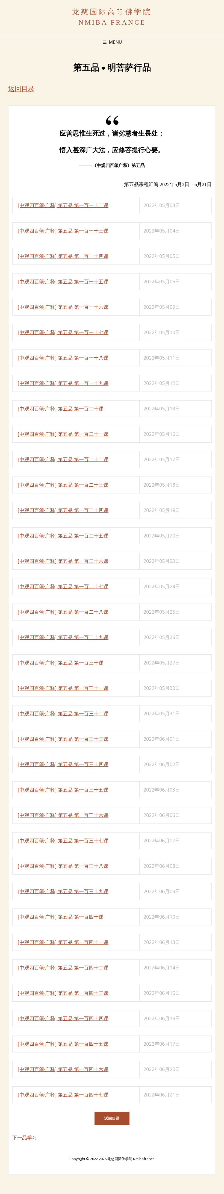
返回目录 (21, 88)
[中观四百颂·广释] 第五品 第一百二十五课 (63, 535)
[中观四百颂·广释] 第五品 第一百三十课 (61, 662)
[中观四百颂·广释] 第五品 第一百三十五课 (63, 789)
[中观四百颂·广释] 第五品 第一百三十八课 (63, 866)
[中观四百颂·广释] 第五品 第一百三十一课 (63, 688)
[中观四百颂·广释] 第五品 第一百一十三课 (63, 230)
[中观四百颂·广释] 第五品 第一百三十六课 (63, 815)
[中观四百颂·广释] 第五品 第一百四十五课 (63, 1043)
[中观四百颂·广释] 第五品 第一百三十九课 (63, 891)
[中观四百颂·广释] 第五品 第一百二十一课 (63, 434)
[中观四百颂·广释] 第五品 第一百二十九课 (63, 637)
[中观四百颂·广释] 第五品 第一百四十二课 (63, 967)
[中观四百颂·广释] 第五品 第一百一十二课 (63, 205)
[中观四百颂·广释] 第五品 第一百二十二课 (63, 459)
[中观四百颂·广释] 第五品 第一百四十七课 (63, 1094)
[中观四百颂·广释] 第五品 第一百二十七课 (63, 586)
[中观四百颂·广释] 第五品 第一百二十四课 (63, 510)
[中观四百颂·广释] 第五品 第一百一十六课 (63, 307)
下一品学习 (24, 1137)
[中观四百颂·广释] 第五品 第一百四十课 (61, 916)
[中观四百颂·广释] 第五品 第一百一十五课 (63, 281)
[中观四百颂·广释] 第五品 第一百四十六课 (63, 1069)
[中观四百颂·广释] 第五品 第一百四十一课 (63, 942)
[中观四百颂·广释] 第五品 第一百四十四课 (63, 1018)
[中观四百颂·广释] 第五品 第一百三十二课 (63, 713)
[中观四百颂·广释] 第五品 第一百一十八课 (63, 357)
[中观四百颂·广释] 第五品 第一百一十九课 (63, 383)
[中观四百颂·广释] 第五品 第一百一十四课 (63, 256)
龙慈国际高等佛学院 (112, 12)
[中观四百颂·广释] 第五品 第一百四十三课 (63, 993)
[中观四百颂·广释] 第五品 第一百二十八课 (63, 611)
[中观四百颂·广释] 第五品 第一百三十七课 (63, 840)
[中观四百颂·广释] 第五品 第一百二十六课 (63, 561)
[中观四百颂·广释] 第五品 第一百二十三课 (63, 484)
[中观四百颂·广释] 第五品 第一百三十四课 (63, 764)
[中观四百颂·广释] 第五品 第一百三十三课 (63, 739)
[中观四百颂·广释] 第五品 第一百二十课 (61, 408)
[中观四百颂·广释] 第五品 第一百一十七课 (63, 332)
